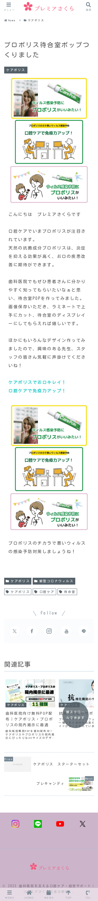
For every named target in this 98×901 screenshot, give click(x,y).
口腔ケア (47, 591)
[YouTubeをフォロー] (66, 631)
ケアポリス (20, 580)
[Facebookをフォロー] (32, 631)
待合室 (70, 591)
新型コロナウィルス (56, 580)
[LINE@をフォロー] (83, 631)
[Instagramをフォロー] (49, 631)
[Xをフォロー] (14, 631)
